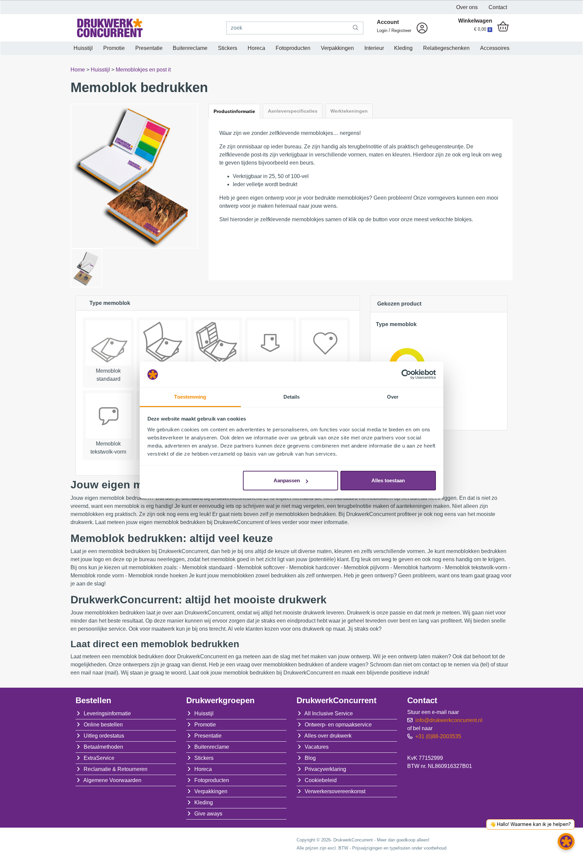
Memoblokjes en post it (143, 70)
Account (388, 22)
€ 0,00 (482, 29)
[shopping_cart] (503, 27)
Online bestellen (103, 724)
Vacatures (317, 747)
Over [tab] (392, 397)
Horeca (256, 48)
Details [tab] (291, 397)
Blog (310, 758)
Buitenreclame (190, 48)
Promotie (114, 48)
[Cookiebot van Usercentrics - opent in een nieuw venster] (406, 375)
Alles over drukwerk (328, 736)
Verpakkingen (337, 48)
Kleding (403, 48)
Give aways (208, 813)
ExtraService (99, 758)
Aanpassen (287, 480)
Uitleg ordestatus (104, 736)
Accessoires (494, 48)
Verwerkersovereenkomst (335, 791)
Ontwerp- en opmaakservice (338, 724)
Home (78, 70)
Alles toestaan (388, 480)
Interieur (374, 48)
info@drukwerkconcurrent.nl (448, 720)
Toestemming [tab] (190, 397)
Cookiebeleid (321, 780)
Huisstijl (83, 48)
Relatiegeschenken (446, 48)
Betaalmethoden (103, 747)
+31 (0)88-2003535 (438, 736)
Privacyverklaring (325, 769)
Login (382, 30)
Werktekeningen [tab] (349, 111)
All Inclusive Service (328, 713)
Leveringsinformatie (107, 713)
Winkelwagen (475, 21)
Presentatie (149, 48)
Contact (498, 7)
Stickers (227, 48)
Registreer (401, 30)
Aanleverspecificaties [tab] (292, 111)
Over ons (467, 7)
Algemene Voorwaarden (112, 780)
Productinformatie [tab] (234, 111)
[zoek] (355, 28)
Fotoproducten (293, 48)
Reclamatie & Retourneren (115, 769)
